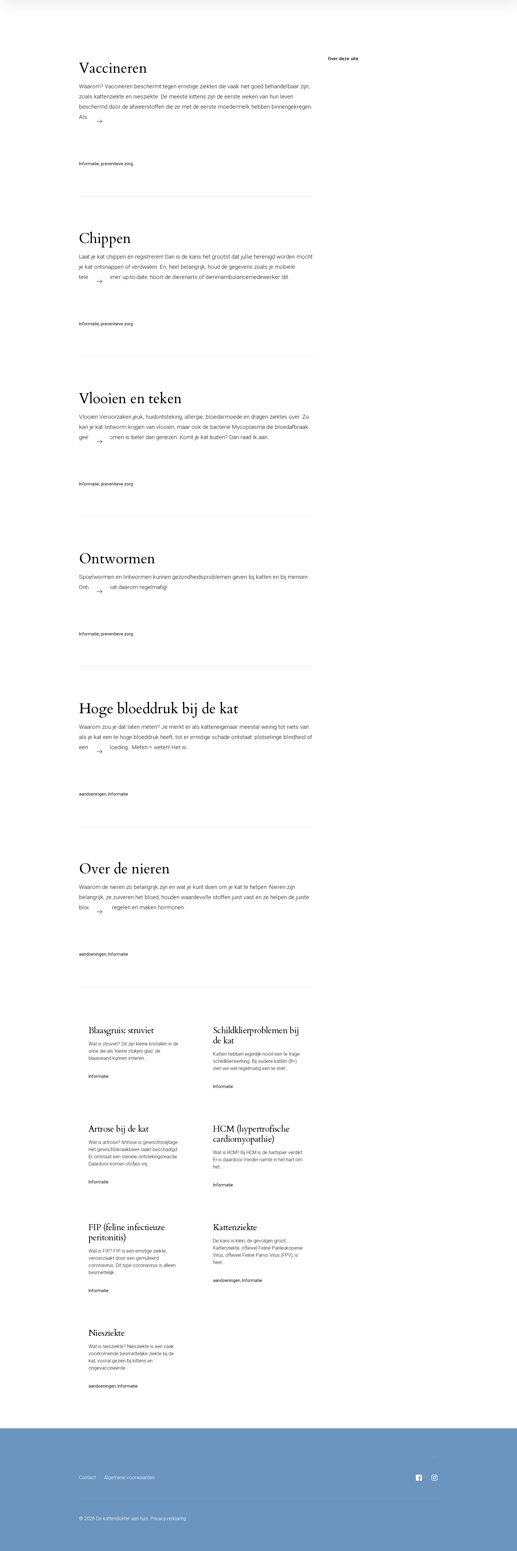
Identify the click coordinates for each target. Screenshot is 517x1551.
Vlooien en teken (130, 398)
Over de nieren (124, 868)
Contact (87, 1477)
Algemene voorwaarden (129, 1477)
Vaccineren (113, 68)
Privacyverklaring (168, 1518)
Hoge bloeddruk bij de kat (158, 708)
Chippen (105, 238)
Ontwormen (117, 558)
